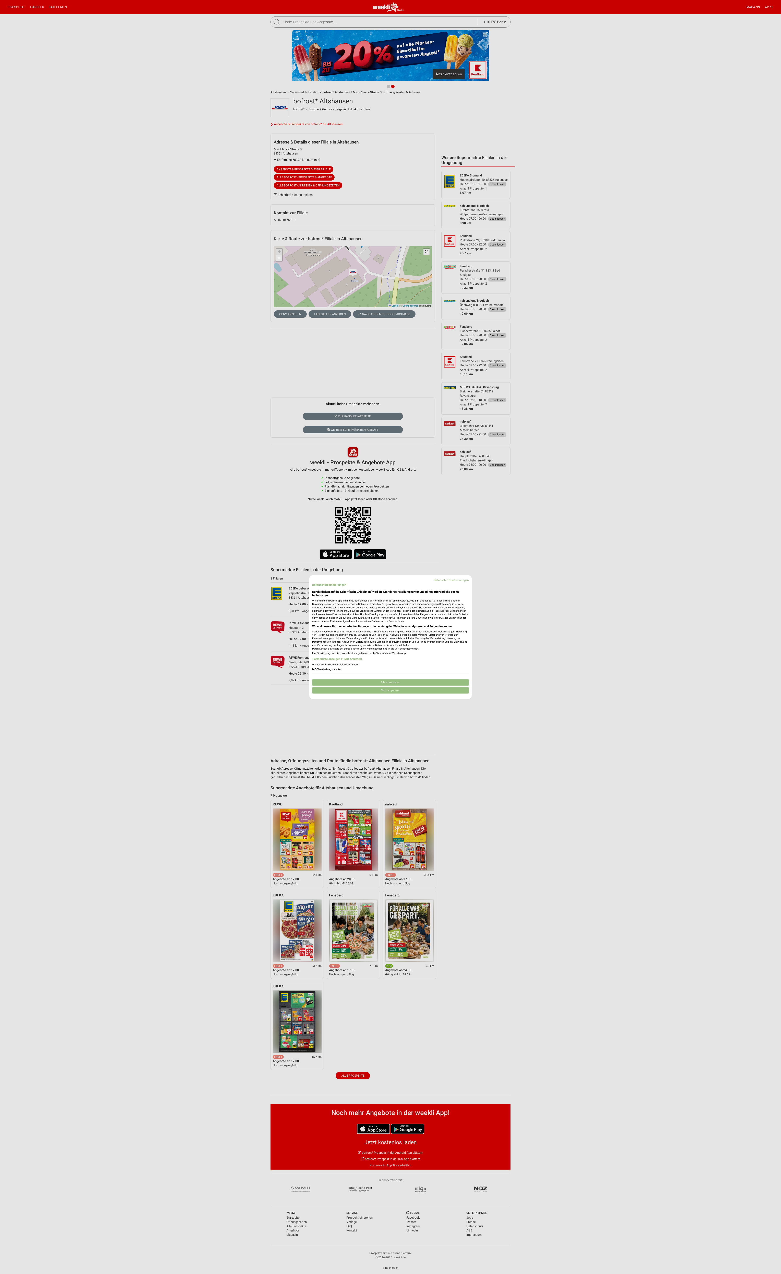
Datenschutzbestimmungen (451, 580)
